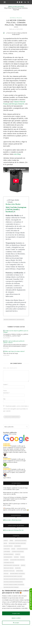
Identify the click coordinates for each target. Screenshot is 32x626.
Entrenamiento (8, 557)
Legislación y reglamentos (17, 559)
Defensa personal (8, 554)
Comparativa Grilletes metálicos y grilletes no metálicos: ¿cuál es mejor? (15, 335)
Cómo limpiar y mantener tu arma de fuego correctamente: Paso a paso (15, 488)
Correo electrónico (6, 392)
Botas (5, 543)
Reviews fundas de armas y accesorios (14, 584)
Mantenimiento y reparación (11, 565)
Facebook (9, 212)
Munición (17, 568)
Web (7, 207)
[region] (16, 607)
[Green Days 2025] (12, 520)
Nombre (5, 384)
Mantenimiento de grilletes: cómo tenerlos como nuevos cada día (15, 493)
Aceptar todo (16, 613)
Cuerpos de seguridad (17, 551)
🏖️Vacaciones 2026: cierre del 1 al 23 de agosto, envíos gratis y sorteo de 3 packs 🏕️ (16, 509)
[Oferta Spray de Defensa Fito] (13, 530)
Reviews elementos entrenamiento (13, 581)
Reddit (16, 209)
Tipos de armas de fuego (10, 353)
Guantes (6, 559)
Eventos (16, 557)
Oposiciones (19, 570)
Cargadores (17, 546)
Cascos (13, 548)
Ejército (17, 554)
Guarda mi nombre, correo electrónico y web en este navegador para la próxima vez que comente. (16, 408)
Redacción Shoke (13, 204)
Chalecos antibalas (22, 548)
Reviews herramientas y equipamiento (14, 319)
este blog (17, 154)
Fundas (22, 557)
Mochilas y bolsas (8, 568)
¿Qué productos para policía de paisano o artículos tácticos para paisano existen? (15, 345)
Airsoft (6, 540)
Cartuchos (6, 548)
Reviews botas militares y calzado (13, 576)
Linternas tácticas (9, 562)
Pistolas (6, 573)
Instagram (22, 207)
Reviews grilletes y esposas (11, 587)
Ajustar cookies (16, 618)
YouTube (13, 207)
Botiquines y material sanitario (17, 543)
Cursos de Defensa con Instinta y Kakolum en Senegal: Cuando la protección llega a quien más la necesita (15, 499)
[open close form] (30, 599)
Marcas (23, 565)
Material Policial (16, 17)
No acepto (16, 622)
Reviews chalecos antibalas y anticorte (14, 579)
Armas (11, 540)
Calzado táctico (8, 546)
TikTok (9, 209)
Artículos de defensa (20, 540)
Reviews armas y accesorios (17, 573)
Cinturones (7, 551)
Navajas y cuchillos (9, 570)
